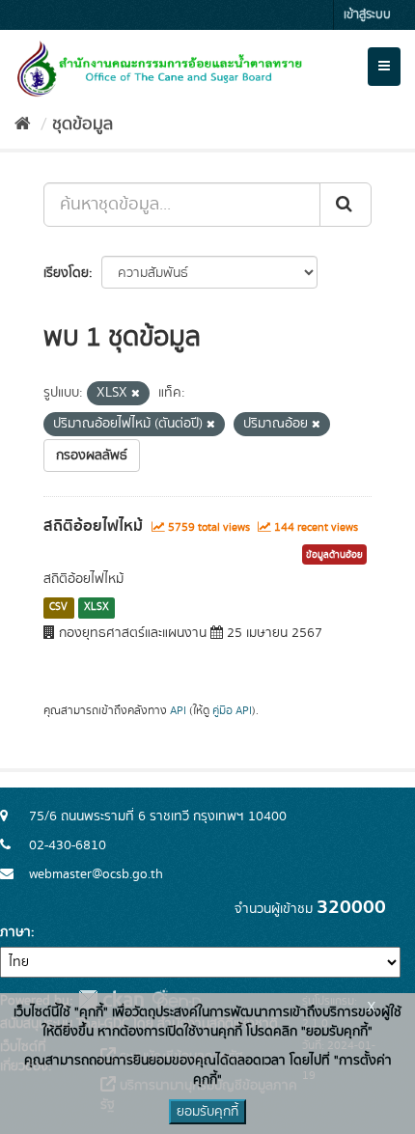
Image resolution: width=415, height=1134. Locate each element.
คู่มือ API (232, 711)
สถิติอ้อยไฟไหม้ (93, 526)
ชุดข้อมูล (82, 124)
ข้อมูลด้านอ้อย (334, 555)
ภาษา (15, 932)
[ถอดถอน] (135, 393)
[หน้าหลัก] (22, 124)
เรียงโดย (66, 273)
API (178, 711)
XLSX (96, 607)
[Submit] (345, 204)
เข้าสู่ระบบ (367, 15)
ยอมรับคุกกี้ (207, 1111)
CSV (58, 607)
